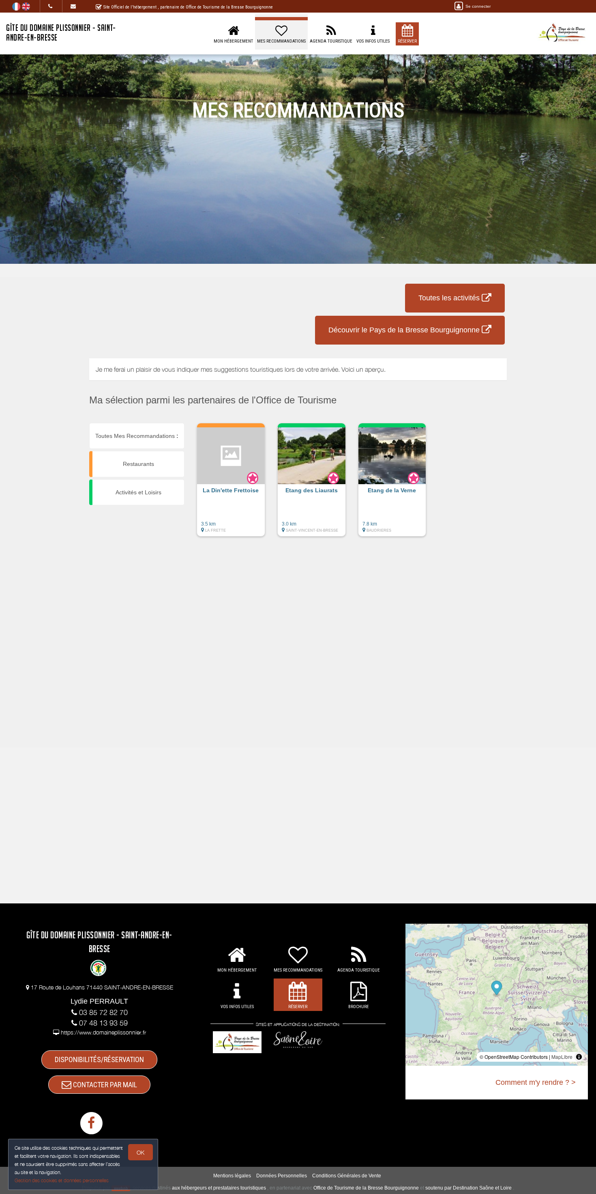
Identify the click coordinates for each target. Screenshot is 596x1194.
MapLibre (561, 1056)
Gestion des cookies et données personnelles (62, 1180)
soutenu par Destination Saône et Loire (468, 1188)
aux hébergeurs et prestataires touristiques (219, 1188)
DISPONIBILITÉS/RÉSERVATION (99, 1059)
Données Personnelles (281, 1176)
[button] (231, 484)
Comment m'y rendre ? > (535, 1082)
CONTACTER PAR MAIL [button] (104, 1084)
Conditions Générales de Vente (346, 1176)
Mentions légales (232, 1176)
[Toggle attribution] (579, 1057)
